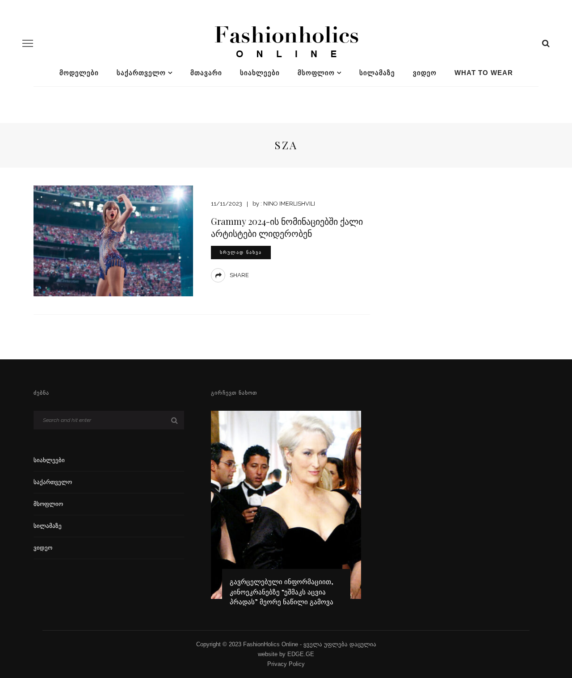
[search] (546, 43)
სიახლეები (260, 72)
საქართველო (141, 72)
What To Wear (483, 72)
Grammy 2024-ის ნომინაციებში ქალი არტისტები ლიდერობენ (287, 227)
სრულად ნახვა (241, 252)
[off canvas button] (27, 43)
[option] (286, 513)
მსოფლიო (316, 72)
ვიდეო (425, 72)
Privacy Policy (286, 664)
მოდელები (79, 72)
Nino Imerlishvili (289, 203)
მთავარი (206, 72)
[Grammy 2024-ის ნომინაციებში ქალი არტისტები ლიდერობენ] (113, 240)
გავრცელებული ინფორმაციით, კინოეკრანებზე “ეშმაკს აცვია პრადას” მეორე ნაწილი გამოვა (281, 591)
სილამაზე (377, 72)
